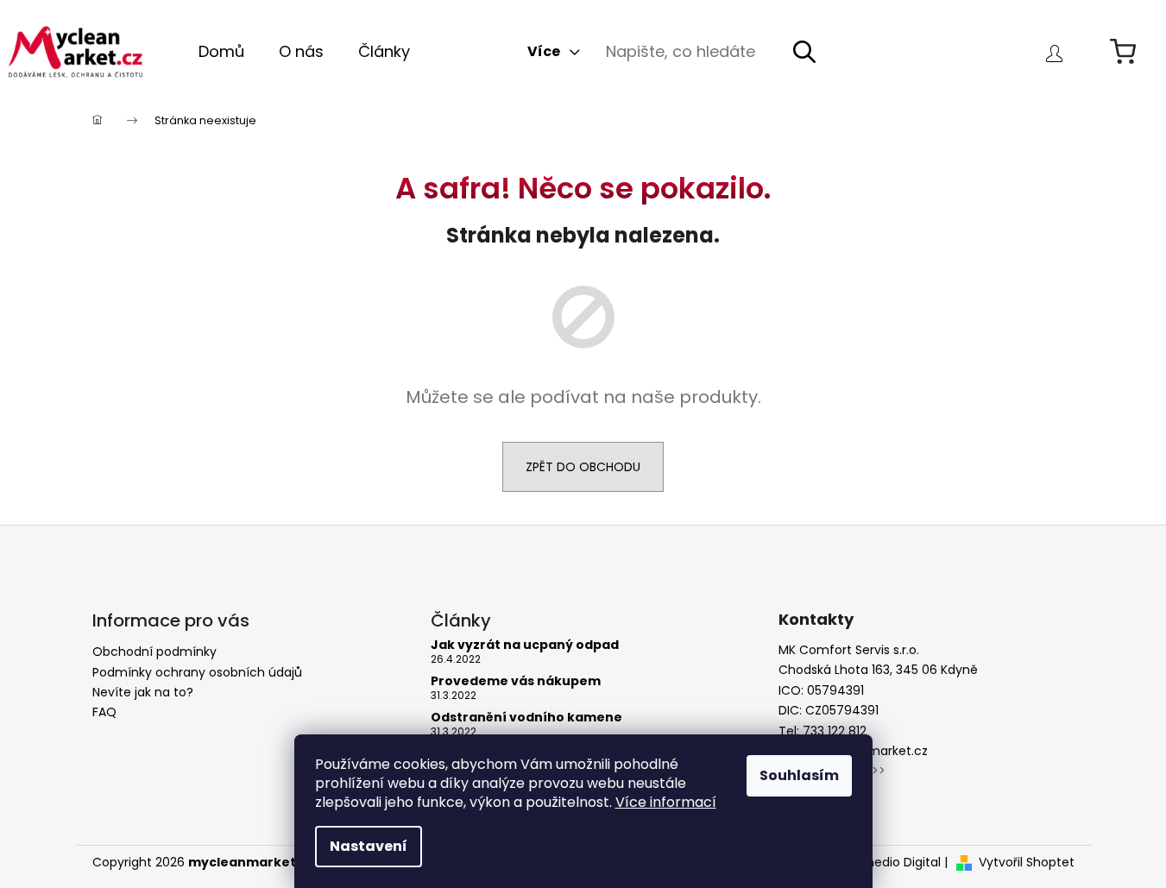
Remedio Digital (894, 862)
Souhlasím (799, 775)
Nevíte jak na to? (142, 692)
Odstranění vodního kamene (526, 717)
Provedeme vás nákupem (516, 681)
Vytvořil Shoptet (1027, 862)
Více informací (665, 802)
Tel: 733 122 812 (822, 731)
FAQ (104, 712)
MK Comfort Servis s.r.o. (848, 650)
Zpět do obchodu (583, 466)
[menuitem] (221, 51)
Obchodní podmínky (154, 651)
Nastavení (368, 846)
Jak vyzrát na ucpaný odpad (525, 645)
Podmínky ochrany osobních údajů (197, 672)
